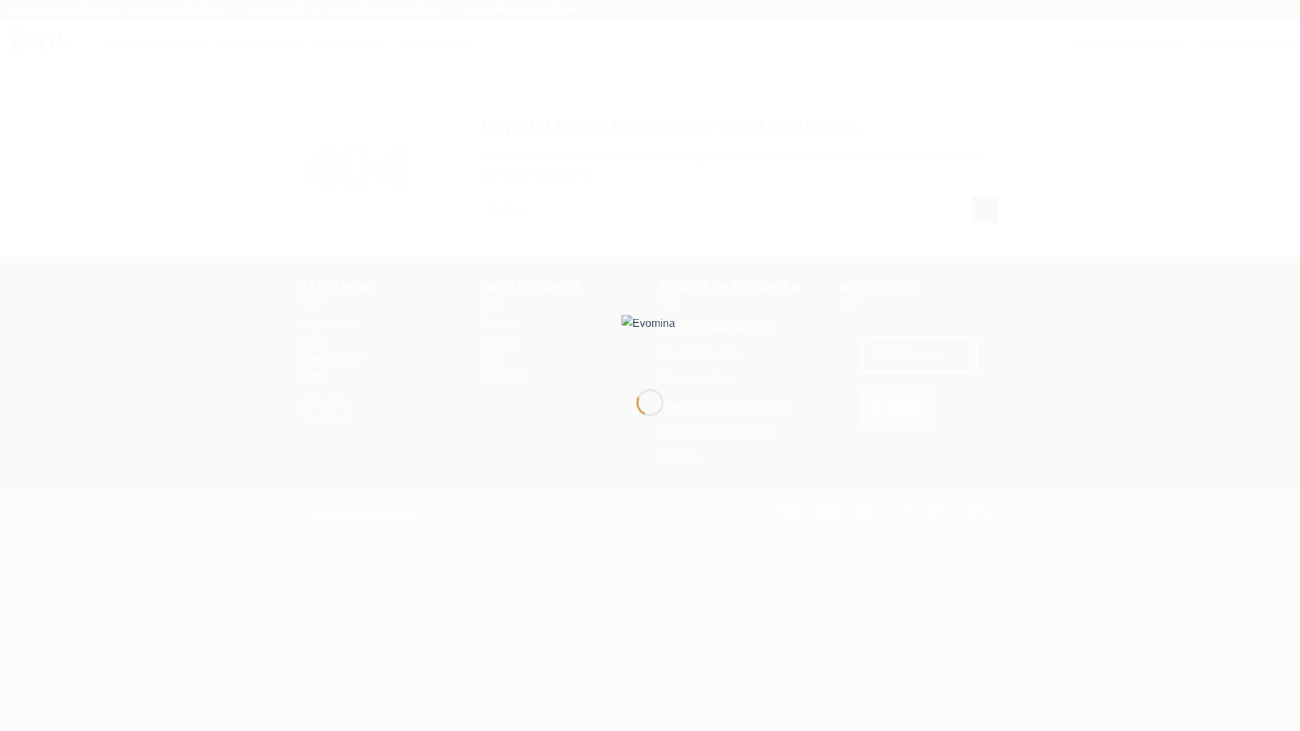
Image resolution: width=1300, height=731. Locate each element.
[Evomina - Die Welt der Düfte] (650, 341)
